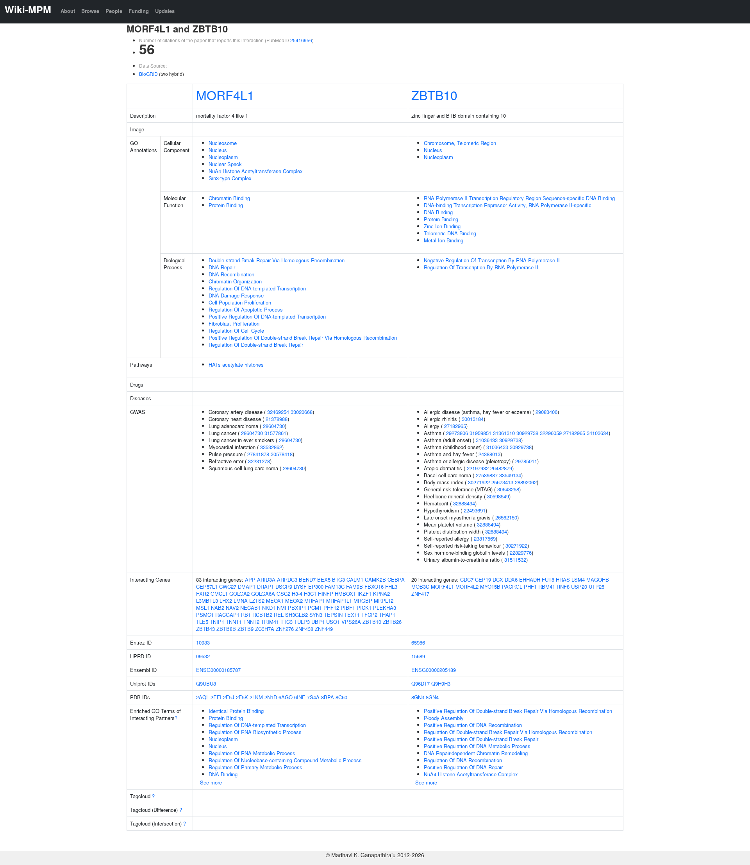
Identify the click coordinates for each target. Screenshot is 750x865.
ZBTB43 (205, 628)
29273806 (457, 433)
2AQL (202, 697)
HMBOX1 (345, 593)
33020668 (301, 411)
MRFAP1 (314, 600)
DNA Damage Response (236, 295)
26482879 (501, 468)
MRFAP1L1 (339, 600)
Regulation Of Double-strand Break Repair (256, 344)
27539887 (487, 475)
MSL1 (202, 607)
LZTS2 (256, 600)
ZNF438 (304, 628)
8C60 (341, 697)
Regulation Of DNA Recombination (463, 760)
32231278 (259, 461)
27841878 (258, 454)
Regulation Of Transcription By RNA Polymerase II (481, 267)
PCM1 (315, 607)
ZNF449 (324, 628)
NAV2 (232, 607)
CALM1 (354, 579)
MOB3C (420, 586)
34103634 (598, 433)
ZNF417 (420, 593)
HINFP (325, 593)
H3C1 (310, 593)
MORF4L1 (225, 95)
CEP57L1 (207, 586)
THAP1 (387, 614)
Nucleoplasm (223, 157)
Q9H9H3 (440, 683)
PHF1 (530, 586)
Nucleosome (223, 143)
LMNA (241, 600)
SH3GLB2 (296, 614)
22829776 (521, 552)
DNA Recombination (231, 274)
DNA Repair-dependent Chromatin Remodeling (476, 753)
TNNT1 (234, 621)
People (113, 10)
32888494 (464, 503)
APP (250, 579)
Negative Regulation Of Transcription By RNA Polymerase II (492, 260)
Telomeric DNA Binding (450, 233)
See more (211, 782)
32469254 (278, 411)
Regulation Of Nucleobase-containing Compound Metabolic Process (285, 760)
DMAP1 (246, 586)
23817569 (485, 538)
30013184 (473, 419)
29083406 (546, 411)
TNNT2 (251, 621)
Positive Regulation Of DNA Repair (463, 767)
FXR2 (202, 593)
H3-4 (297, 593)
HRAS (563, 579)
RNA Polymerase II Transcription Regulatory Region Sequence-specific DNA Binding (519, 198)
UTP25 (596, 586)
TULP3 (302, 621)
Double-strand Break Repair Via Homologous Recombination (277, 260)
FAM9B (354, 586)
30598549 (498, 496)
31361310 (504, 433)
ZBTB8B (226, 628)
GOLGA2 (239, 593)
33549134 (510, 475)
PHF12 (331, 607)
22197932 (478, 468)
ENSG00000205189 (433, 669)
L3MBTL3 (207, 600)
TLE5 (202, 621)
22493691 (475, 510)
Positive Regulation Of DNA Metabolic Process (477, 746)
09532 (203, 656)
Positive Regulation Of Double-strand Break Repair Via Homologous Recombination (303, 337)
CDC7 (466, 579)
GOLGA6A (263, 593)
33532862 (271, 447)
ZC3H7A (264, 628)
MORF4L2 (467, 586)
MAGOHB (597, 579)
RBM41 (546, 586)
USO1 (333, 621)
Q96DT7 (420, 683)
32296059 (551, 433)
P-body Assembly (444, 718)
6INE (299, 697)
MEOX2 (294, 600)
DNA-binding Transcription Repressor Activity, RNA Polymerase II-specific (507, 205)
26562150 (506, 517)
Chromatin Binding (229, 198)
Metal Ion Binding (443, 240)
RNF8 (563, 586)
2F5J (228, 697)
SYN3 (315, 614)
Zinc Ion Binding (442, 226)
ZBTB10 (434, 95)
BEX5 (323, 579)
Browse (90, 10)
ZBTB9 (246, 628)
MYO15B (490, 586)
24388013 (489, 454)
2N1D (270, 697)
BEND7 (307, 579)
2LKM (256, 697)
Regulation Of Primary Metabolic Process (255, 767)
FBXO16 (374, 586)
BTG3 (338, 579)
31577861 (275, 433)
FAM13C (335, 586)
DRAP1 (265, 586)
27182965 (455, 426)
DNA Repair (222, 267)
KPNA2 (381, 593)
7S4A (313, 697)
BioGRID (148, 73)
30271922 (479, 482)
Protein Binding (226, 205)
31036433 (487, 440)
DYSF (300, 586)
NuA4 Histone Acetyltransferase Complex (256, 171)
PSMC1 (205, 614)
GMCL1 (219, 593)
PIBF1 (348, 607)
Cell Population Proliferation (240, 302)
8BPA (327, 697)
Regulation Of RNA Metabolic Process (252, 753)
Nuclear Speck (225, 164)
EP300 (315, 586)
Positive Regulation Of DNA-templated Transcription (267, 316)
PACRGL (512, 586)
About (68, 10)
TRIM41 (270, 621)
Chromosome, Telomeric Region (460, 143)
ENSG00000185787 (218, 669)
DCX (498, 579)
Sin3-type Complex (230, 178)
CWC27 (227, 586)
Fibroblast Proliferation (234, 323)
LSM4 (578, 579)
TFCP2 (369, 614)
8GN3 (417, 697)
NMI (281, 607)
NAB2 (217, 607)
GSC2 (283, 593)
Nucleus (218, 150)
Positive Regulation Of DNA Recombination (473, 725)
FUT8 (548, 579)
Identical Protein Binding (236, 711)
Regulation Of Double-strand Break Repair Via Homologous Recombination (508, 732)
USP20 (579, 586)
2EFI (216, 697)
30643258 (508, 489)
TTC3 (286, 621)
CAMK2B (375, 579)
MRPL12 (383, 600)
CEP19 (483, 579)
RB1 (246, 614)
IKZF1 (364, 593)
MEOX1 (275, 600)
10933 (203, 642)
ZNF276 (285, 628)
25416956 (301, 40)
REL (279, 614)
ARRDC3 (287, 579)
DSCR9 (283, 586)
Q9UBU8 (206, 683)
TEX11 (352, 614)
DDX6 (511, 579)
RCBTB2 (262, 614)
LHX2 (226, 600)
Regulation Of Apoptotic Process (246, 309)
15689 (418, 656)
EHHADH (529, 579)
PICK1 (364, 607)
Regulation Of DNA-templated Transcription (257, 288)
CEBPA (396, 579)
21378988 (277, 419)
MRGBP (363, 600)
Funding (139, 10)
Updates (165, 10)
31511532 (515, 559)
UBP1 (318, 621)
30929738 (527, 433)
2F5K (242, 697)
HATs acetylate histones (236, 364)
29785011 (526, 461)
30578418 (282, 454)
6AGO (286, 697)
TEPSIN (333, 614)
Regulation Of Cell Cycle (236, 330)
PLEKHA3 (384, 607)
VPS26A (351, 621)
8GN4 (432, 697)
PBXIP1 (297, 607)
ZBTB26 (392, 621)
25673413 (502, 482)
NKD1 (268, 607)
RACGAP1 (227, 614)
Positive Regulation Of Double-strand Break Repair (481, 739)
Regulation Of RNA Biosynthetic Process (255, 732)
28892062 (526, 482)
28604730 (274, 426)
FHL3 (391, 586)
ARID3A (266, 579)
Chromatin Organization (235, 281)
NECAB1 (250, 607)
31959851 (480, 433)
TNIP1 (217, 621)
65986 (418, 642)
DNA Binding (438, 212)
